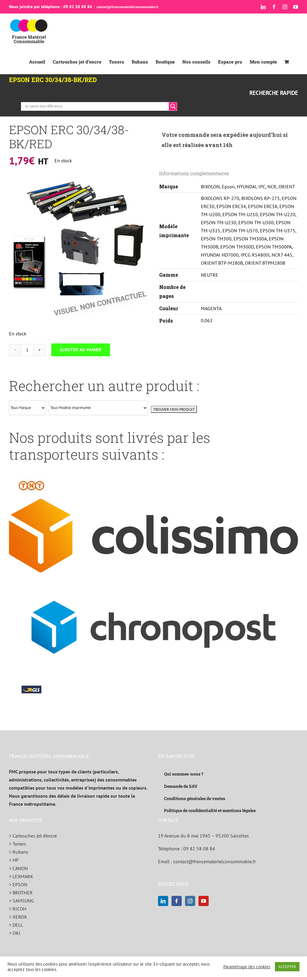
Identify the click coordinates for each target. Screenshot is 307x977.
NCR (271, 187)
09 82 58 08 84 (199, 849)
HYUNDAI (246, 187)
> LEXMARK (21, 876)
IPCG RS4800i (255, 255)
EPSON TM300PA (274, 247)
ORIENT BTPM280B (265, 263)
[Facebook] (176, 901)
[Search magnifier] (173, 106)
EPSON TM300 (216, 239)
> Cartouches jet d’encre (33, 836)
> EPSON (18, 884)
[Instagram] (190, 901)
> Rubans (18, 852)
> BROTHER (21, 893)
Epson (228, 187)
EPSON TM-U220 (277, 214)
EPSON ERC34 (231, 206)
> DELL (16, 925)
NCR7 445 (282, 255)
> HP (14, 860)
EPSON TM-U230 (218, 222)
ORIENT (287, 187)
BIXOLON (210, 187)
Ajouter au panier (80, 349)
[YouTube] (203, 901)
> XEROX (18, 917)
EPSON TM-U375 (277, 231)
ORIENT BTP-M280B (222, 263)
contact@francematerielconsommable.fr (128, 6)
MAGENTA (211, 308)
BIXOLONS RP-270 (220, 198)
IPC (261, 187)
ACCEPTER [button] (287, 966)
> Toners (17, 844)
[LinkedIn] (163, 901)
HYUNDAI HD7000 (220, 255)
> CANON (18, 868)
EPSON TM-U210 (240, 214)
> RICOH (17, 909)
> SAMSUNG (21, 901)
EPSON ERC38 (262, 206)
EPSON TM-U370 (240, 231)
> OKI (14, 933)
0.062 (207, 320)
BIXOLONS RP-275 (260, 198)
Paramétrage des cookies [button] (246, 967)
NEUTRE (209, 275)
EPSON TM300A (250, 239)
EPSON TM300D (237, 247)
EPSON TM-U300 (256, 222)
